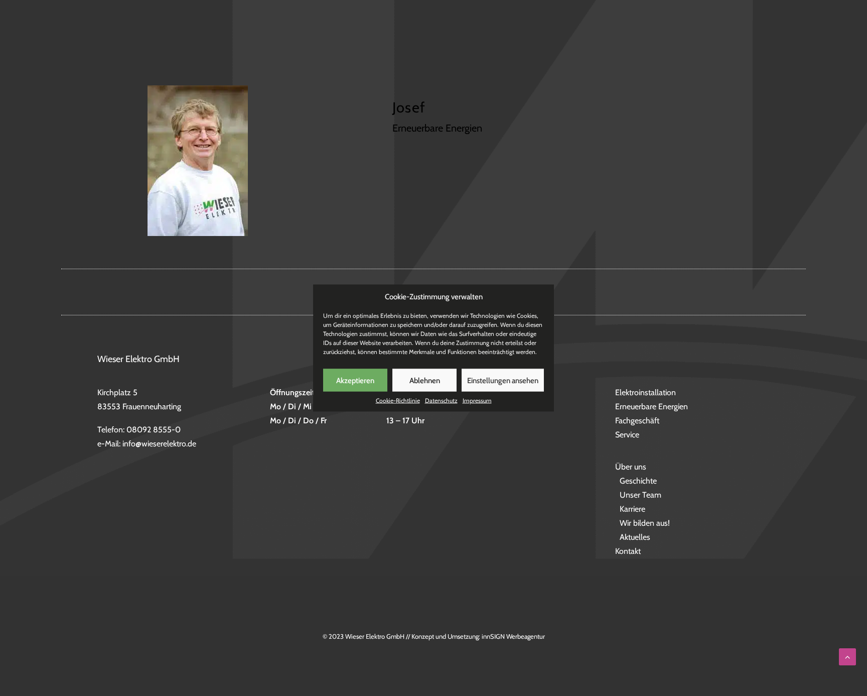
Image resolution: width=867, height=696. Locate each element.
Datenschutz (441, 400)
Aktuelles (635, 537)
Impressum (477, 400)
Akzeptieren (355, 380)
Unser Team (640, 495)
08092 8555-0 (153, 429)
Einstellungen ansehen (502, 380)
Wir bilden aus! (645, 523)
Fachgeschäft (543, 36)
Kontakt (789, 36)
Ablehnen (424, 380)
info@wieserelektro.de (159, 443)
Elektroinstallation (354, 36)
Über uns (729, 36)
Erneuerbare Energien (454, 36)
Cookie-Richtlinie (398, 400)
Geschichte (638, 481)
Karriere (632, 509)
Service (602, 36)
